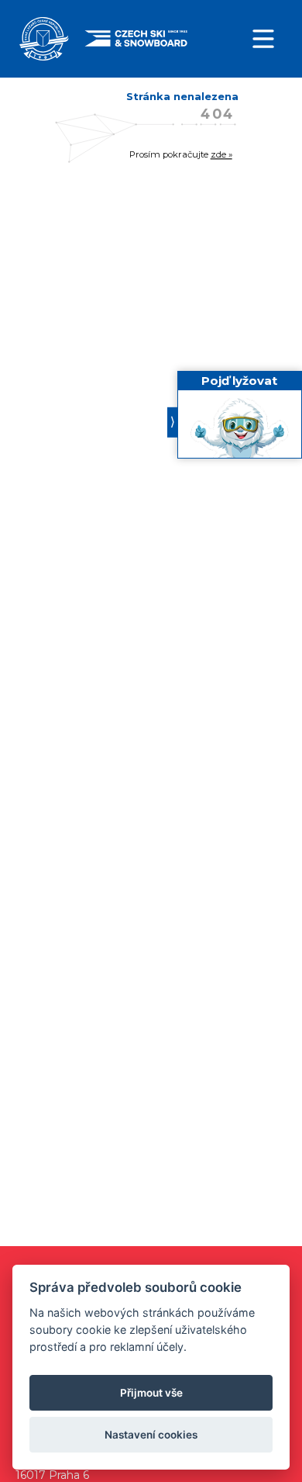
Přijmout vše (151, 1393)
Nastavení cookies (151, 1434)
